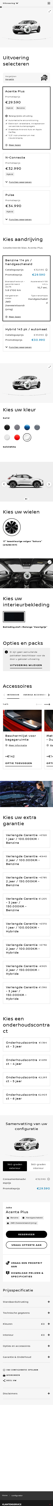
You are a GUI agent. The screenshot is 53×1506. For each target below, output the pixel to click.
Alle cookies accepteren (26, 775)
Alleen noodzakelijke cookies (26, 783)
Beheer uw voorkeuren (26, 790)
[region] (26, 753)
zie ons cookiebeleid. (30, 767)
